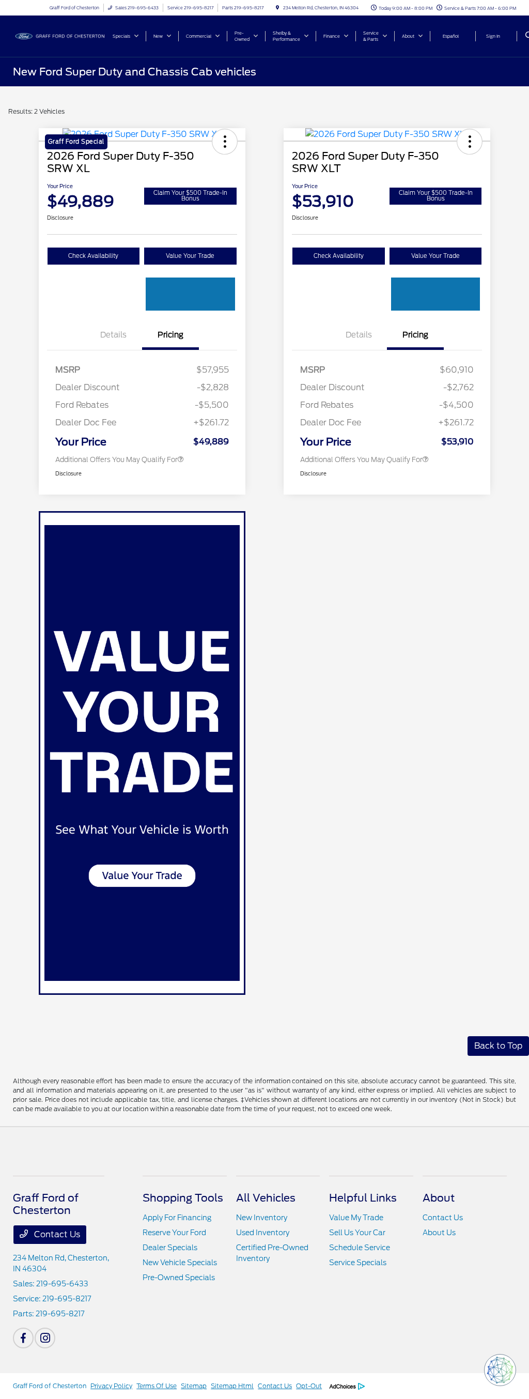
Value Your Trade (190, 255)
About (439, 1198)
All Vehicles (265, 1198)
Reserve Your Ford (174, 1232)
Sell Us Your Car (357, 1232)
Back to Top (498, 1046)
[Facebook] (23, 1338)
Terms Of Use (156, 1386)
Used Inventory (262, 1232)
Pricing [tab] (170, 335)
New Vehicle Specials (180, 1262)
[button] (470, 142)
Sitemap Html (232, 1386)
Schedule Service (359, 1247)
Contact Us (56, 1234)
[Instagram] (45, 1338)
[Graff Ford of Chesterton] (59, 35)
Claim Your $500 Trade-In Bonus (190, 195)
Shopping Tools (183, 1198)
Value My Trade (356, 1217)
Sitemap (194, 1386)
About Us (439, 1232)
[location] (277, 7)
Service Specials (357, 1262)
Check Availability (93, 255)
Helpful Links (363, 1198)
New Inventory (261, 1217)
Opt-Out (309, 1386)
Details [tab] (113, 335)
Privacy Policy (111, 1386)
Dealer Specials (170, 1247)
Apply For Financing (177, 1217)
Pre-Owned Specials (179, 1277)
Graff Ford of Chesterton (49, 1386)
